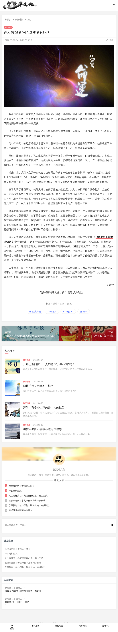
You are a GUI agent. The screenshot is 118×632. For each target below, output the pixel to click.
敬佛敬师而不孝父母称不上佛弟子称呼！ (28, 500)
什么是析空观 (15, 490)
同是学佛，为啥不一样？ (38, 385)
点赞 (69, 311)
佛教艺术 (83, 626)
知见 (69, 303)
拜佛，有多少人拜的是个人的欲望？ (45, 407)
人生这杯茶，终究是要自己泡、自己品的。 (29, 495)
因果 (62, 303)
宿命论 (37, 135)
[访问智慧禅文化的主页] (59, 459)
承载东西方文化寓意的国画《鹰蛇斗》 (24, 591)
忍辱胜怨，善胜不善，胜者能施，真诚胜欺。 (30, 505)
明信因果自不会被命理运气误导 (42, 429)
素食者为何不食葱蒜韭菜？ (21, 486)
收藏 (53, 311)
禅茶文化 (106, 626)
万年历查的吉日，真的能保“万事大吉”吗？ (49, 364)
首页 (9, 19)
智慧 (70, 292)
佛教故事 (59, 626)
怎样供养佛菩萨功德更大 (20, 510)
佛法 (49, 182)
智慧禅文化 (10, 588)
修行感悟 (19, 19)
